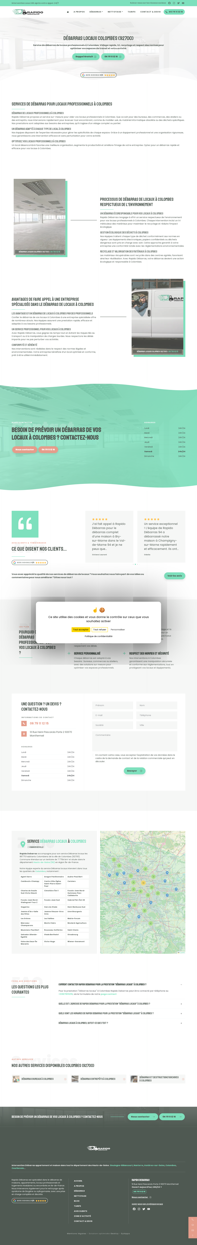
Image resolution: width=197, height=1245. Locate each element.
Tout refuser (99, 629)
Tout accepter (81, 629)
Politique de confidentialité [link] (98, 636)
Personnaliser (118, 629)
